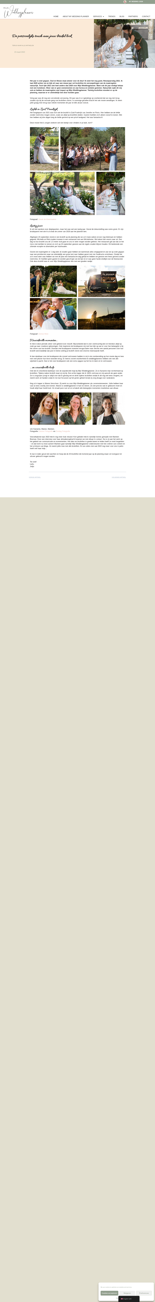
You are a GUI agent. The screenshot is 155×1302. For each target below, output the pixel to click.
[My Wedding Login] (124, 1)
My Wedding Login (136, 1)
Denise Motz (43, 334)
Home (56, 16)
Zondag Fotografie (63, 431)
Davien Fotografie (46, 431)
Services (97, 16)
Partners (133, 16)
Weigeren (127, 1293)
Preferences (144, 1293)
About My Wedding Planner (76, 16)
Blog (122, 16)
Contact (146, 16)
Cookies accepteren (109, 1293)
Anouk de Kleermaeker (47, 219)
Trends (111, 16)
